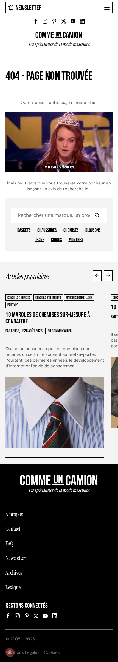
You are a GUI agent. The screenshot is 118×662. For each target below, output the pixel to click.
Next (108, 275)
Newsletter (29, 8)
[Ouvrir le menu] (107, 7)
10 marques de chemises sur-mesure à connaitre (47, 318)
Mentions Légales (22, 652)
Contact (12, 529)
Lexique (13, 587)
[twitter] (63, 21)
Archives (13, 572)
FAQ (9, 543)
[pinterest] (54, 21)
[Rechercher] (97, 215)
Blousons (93, 230)
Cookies (52, 652)
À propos (14, 514)
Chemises (71, 230)
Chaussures (47, 230)
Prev (97, 275)
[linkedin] (82, 21)
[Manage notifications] (9, 652)
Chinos (56, 240)
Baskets (24, 230)
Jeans (39, 240)
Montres (76, 240)
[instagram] (45, 21)
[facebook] (35, 21)
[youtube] (73, 21)
